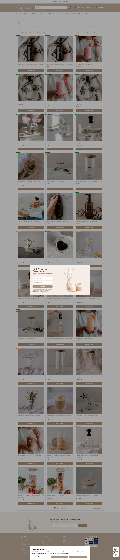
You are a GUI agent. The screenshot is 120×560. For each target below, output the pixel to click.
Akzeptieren (59, 556)
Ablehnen (78, 556)
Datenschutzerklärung (63, 553)
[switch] (116, 555)
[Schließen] (88, 267)
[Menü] (118, 547)
